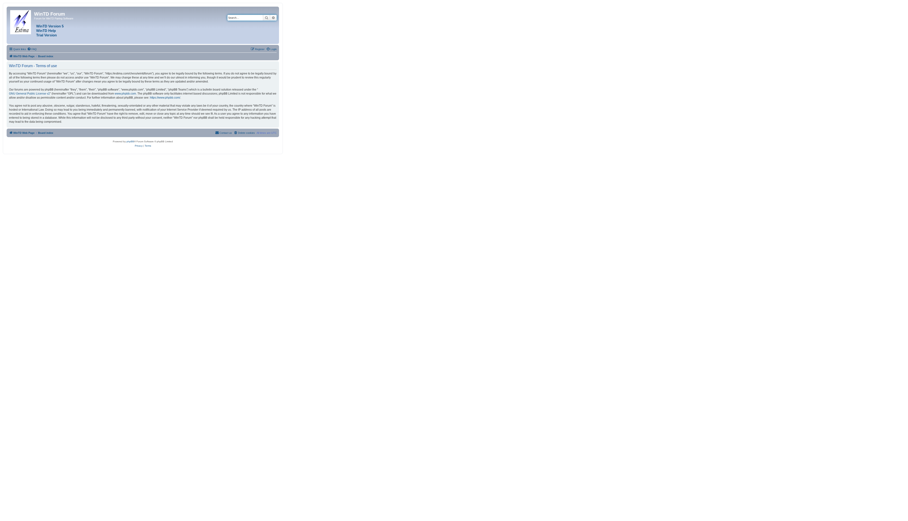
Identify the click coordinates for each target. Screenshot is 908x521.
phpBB (130, 141)
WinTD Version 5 (50, 26)
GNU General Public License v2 (29, 93)
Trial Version (46, 35)
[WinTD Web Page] (21, 21)
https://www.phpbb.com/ (165, 97)
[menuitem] (32, 49)
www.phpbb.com (125, 93)
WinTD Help (46, 31)
